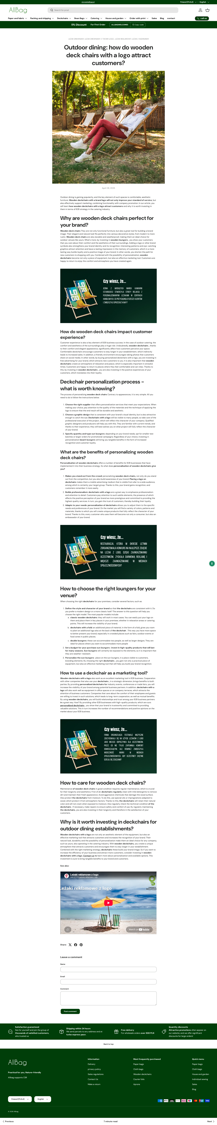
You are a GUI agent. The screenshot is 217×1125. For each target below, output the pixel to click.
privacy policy (94, 1069)
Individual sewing (200, 1079)
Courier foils (138, 1079)
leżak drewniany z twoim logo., (100, 39)
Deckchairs (62, 18)
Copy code (139, 25)
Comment (64, 989)
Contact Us (93, 1079)
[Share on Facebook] (75, 945)
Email (62, 976)
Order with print (138, 18)
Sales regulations (95, 1074)
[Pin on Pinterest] (81, 945)
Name (62, 964)
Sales (154, 18)
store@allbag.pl (14, 2)
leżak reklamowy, (123, 39)
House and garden (114, 18)
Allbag (16, 1112)
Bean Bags (79, 18)
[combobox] (113, 10)
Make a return (94, 1084)
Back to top (109, 1044)
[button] (212, 564)
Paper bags (138, 1064)
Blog (162, 18)
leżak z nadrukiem (140, 39)
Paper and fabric (16, 18)
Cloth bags (138, 1069)
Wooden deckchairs (142, 1074)
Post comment (70, 1011)
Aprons (136, 1084)
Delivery (91, 1064)
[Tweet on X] (70, 945)
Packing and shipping (40, 18)
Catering (95, 18)
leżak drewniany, (76, 39)
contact (171, 18)
